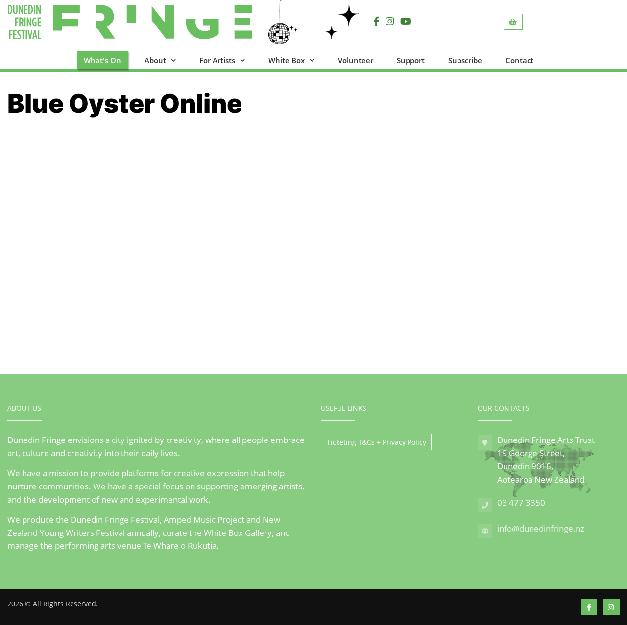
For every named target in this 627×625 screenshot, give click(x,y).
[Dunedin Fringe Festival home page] (160, 22)
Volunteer (355, 60)
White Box (286, 60)
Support (411, 60)
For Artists (217, 60)
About (155, 60)
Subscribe (465, 60)
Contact (519, 60)
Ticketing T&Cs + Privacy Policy (376, 442)
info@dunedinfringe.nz (540, 528)
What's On (102, 60)
